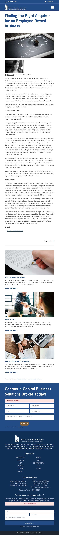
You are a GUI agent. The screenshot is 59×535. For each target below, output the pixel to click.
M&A (20, 463)
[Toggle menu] (53, 7)
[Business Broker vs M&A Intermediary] (29, 346)
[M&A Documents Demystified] (29, 262)
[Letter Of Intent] (29, 304)
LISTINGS (20, 466)
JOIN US (38, 457)
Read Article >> (11, 288)
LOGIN (38, 460)
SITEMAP (38, 469)
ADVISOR (20, 469)
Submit (23, 423)
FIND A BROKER (20, 457)
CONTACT (20, 471)
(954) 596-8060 (12, 1)
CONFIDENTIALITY (38, 463)
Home (6, 379)
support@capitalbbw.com (42, 487)
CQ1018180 (36, 490)
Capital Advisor (12, 379)
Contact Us (50, 1)
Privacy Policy (36, 526)
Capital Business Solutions (15, 231)
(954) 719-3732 (42, 485)
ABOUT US (20, 460)
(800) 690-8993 (44, 481)
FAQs (38, 466)
